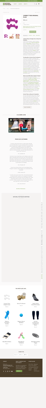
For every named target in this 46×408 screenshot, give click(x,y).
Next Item (37, 12)
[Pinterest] (9, 371)
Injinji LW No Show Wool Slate (35, 304)
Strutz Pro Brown (21, 303)
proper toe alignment (35, 42)
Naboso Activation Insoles (6, 322)
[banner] (7, 3)
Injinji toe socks (31, 79)
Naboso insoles (26, 81)
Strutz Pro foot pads (33, 80)
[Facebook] (3, 371)
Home (4, 8)
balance (34, 50)
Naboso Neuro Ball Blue (21, 322)
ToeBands (37, 83)
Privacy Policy (31, 365)
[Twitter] (5, 371)
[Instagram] (7, 371)
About (25, 3)
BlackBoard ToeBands (21, 342)
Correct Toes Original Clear (7, 304)
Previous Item (6, 12)
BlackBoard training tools (34, 82)
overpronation (28, 43)
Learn (20, 3)
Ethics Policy (31, 364)
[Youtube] (11, 371)
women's (35, 78)
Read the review (27, 107)
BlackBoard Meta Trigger (35, 342)
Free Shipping (31, 367)
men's (31, 78)
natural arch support (27, 68)
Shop (15, 3)
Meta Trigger (25, 84)
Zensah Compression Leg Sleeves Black (35, 323)
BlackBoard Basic (31, 83)
